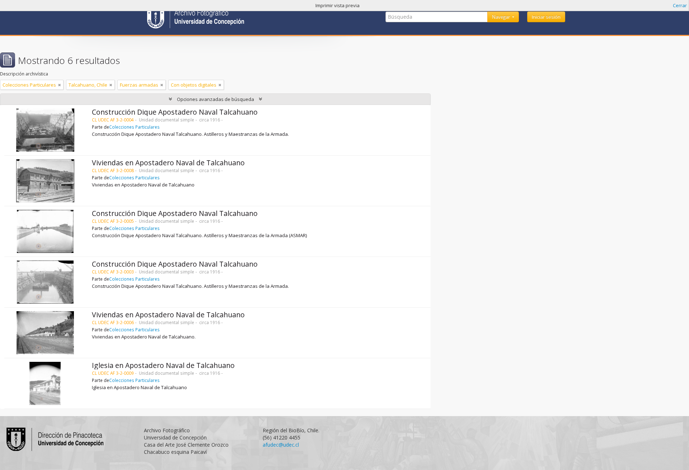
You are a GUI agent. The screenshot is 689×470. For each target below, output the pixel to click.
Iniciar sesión (546, 17)
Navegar (501, 17)
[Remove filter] (59, 84)
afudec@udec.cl (281, 444)
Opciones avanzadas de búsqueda (215, 99)
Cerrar (680, 5)
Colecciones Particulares (134, 127)
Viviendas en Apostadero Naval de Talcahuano (168, 162)
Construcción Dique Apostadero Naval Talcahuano (175, 112)
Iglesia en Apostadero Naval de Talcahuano (163, 365)
